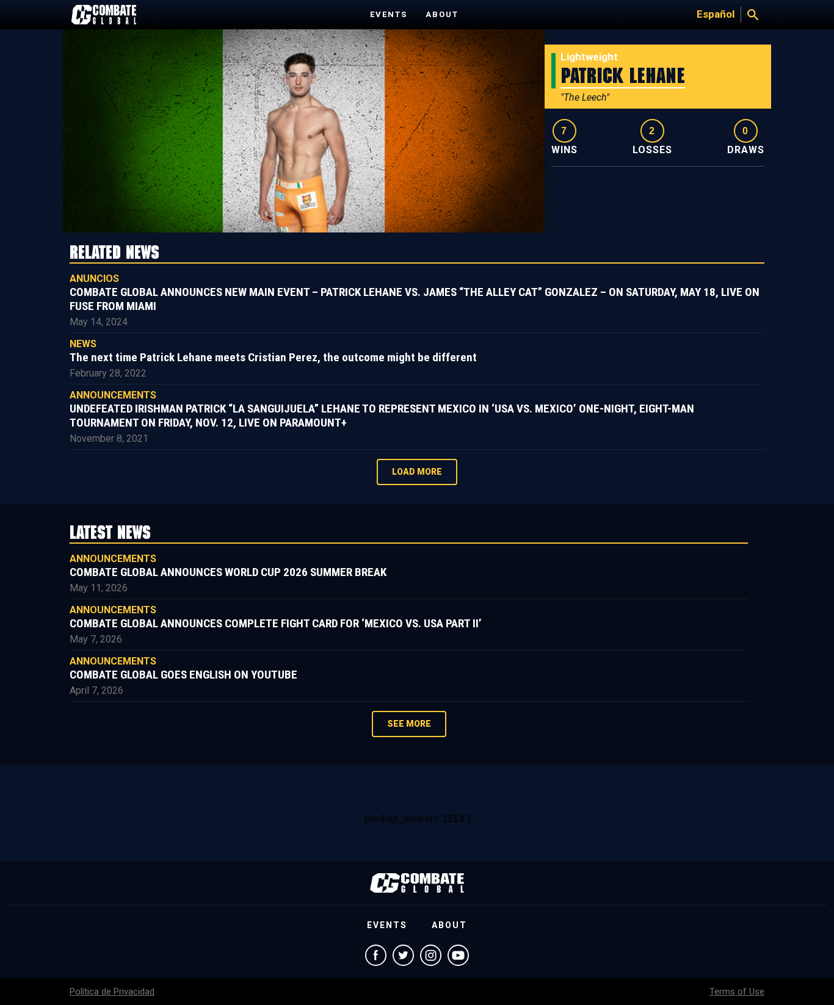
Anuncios (94, 278)
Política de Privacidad (112, 991)
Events (388, 14)
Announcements (113, 395)
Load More (417, 472)
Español (715, 14)
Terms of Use (736, 991)
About (442, 14)
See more (409, 724)
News (83, 344)
